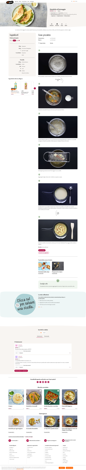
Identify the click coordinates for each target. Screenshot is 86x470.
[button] (16, 345)
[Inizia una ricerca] (71, 1)
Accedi (76, 1)
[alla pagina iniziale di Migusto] (10, 1)
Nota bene (19, 40)
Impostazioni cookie (48, 459)
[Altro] (70, 353)
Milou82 (20, 356)
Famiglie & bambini (60, 15)
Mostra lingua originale (27, 350)
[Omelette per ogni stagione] (16, 424)
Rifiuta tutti (62, 467)
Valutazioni (39, 336)
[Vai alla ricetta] (16, 399)
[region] (43, 468)
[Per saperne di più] (44, 272)
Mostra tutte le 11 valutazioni (21, 370)
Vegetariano (53, 15)
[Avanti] (35, 88)
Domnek (20, 344)
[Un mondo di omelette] (34, 424)
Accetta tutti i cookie (69, 467)
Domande (46, 336)
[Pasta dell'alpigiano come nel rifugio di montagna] (69, 424)
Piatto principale (67, 15)
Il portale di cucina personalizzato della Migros (16, 436)
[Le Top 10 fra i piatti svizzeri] (52, 424)
